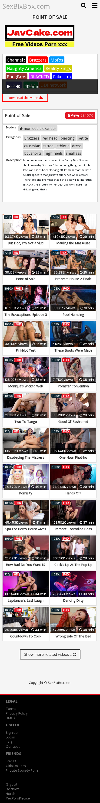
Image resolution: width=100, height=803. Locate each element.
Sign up (12, 732)
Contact (13, 746)
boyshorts (33, 153)
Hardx (10, 793)
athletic (63, 145)
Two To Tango (25, 421)
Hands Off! (73, 493)
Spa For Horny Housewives (25, 529)
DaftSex (12, 789)
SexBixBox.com (26, 6)
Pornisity (25, 493)
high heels (54, 153)
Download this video (23, 97)
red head (49, 138)
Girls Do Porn (16, 766)
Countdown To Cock (25, 636)
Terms (11, 708)
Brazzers (38, 60)
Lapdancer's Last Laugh (25, 600)
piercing (67, 138)
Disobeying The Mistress (25, 457)
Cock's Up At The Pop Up (73, 564)
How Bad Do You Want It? (25, 564)
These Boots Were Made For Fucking (73, 352)
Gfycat (11, 784)
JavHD (11, 761)
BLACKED (39, 76)
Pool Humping (73, 314)
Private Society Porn (22, 770)
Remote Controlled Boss (73, 529)
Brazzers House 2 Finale (73, 279)
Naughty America (24, 68)
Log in (10, 737)
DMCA (11, 718)
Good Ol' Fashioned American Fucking (73, 423)
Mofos (56, 60)
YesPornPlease (18, 798)
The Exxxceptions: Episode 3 (25, 314)
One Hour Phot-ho (73, 457)
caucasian (32, 145)
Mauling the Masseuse (73, 243)
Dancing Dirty (73, 600)
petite (83, 138)
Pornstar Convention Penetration (73, 388)
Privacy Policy (17, 713)
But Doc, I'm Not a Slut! (25, 243)
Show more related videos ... (48, 654)
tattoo (48, 145)
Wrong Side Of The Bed (73, 636)
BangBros (16, 76)
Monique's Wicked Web (25, 386)
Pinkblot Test (26, 350)
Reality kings (58, 68)
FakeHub (62, 76)
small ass (73, 153)
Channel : (16, 60)
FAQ (9, 742)
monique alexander (39, 128)
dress (77, 145)
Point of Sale (25, 279)
